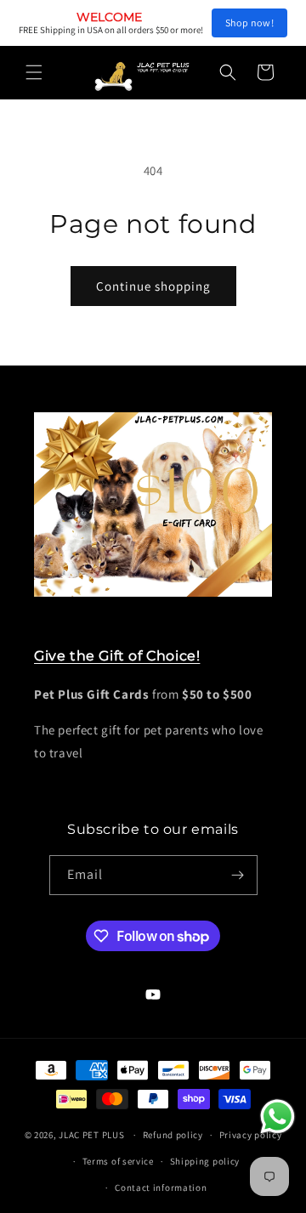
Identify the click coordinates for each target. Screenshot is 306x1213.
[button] (34, 72)
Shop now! (249, 22)
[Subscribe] (238, 875)
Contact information (161, 1187)
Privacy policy (250, 1135)
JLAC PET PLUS (91, 1135)
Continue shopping (153, 286)
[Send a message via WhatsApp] (278, 1116)
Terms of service (118, 1161)
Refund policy (173, 1135)
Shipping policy (205, 1161)
